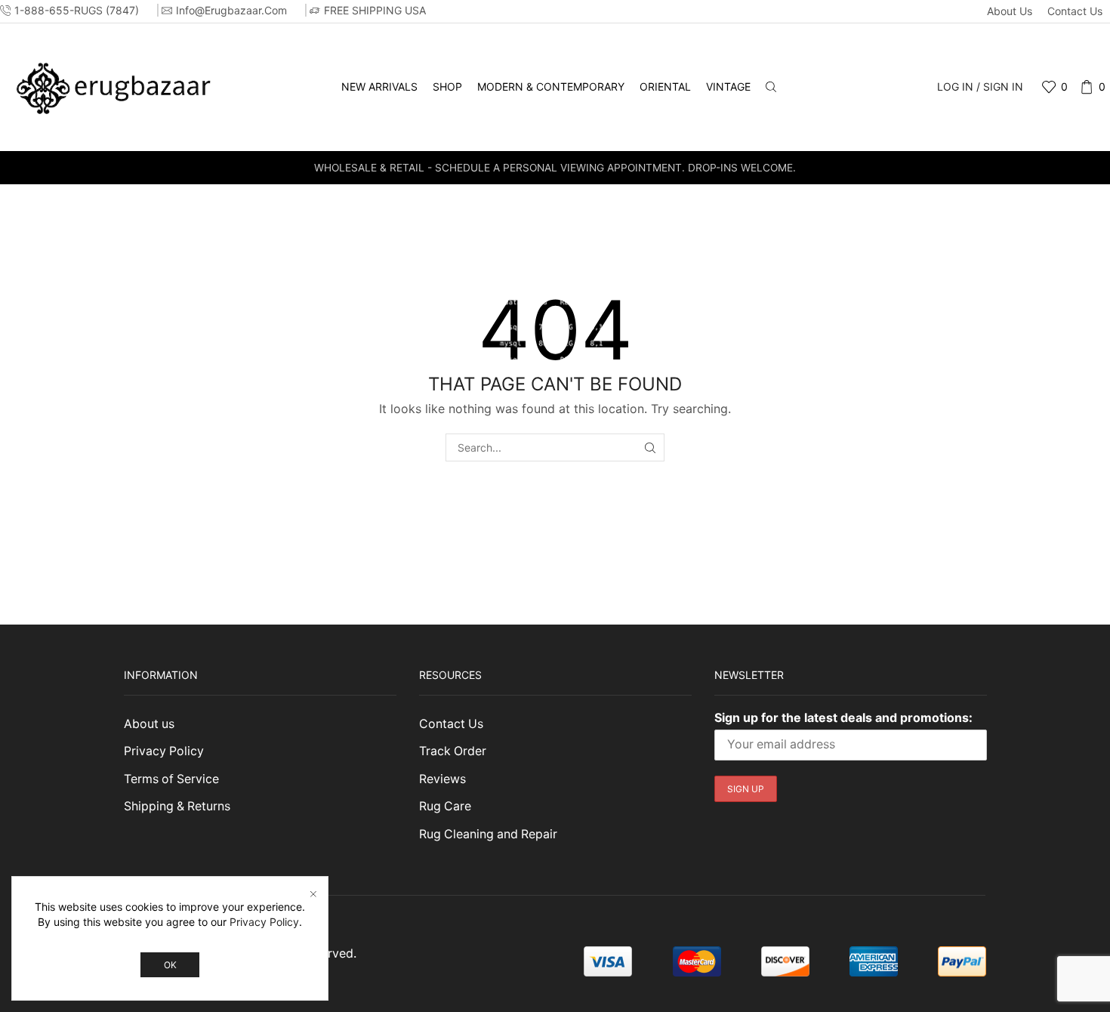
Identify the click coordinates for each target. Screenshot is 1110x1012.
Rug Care (445, 806)
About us (1009, 11)
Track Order (452, 751)
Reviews (442, 779)
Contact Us (1074, 11)
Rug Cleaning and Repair (488, 834)
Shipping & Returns (177, 806)
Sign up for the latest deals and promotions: (843, 717)
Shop (447, 86)
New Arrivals (379, 86)
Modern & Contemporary (550, 86)
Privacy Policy (164, 751)
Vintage (728, 86)
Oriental (665, 86)
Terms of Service (171, 779)
